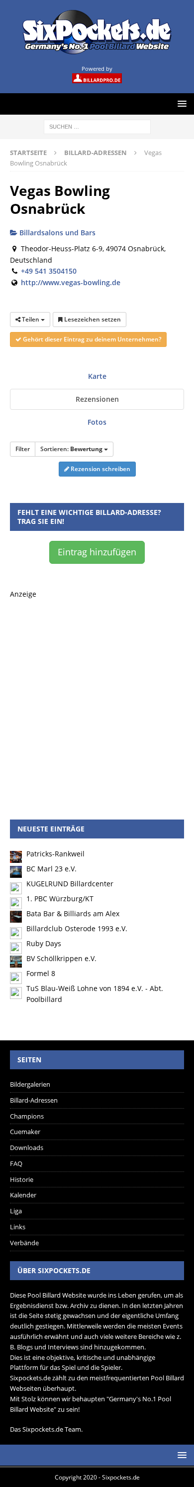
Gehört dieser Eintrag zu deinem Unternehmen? (91, 339)
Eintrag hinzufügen (97, 552)
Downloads (26, 1147)
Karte (97, 376)
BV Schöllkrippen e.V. (61, 958)
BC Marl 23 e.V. (51, 868)
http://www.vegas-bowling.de (70, 282)
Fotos (97, 422)
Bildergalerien (30, 1084)
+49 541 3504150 (49, 271)
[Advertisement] (97, 697)
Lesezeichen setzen (92, 319)
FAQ (16, 1163)
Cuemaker (25, 1131)
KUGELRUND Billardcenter (69, 883)
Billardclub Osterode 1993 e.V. (76, 928)
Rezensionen (97, 399)
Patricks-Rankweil (55, 853)
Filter (22, 449)
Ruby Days (43, 943)
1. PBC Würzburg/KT (60, 898)
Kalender (23, 1194)
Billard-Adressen (34, 1100)
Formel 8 (40, 973)
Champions (27, 1116)
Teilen (30, 319)
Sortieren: (71, 449)
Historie (21, 1179)
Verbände (24, 1242)
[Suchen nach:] (97, 126)
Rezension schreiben (99, 469)
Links (17, 1226)
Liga (16, 1210)
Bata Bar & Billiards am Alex (72, 913)
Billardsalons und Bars (56, 232)
